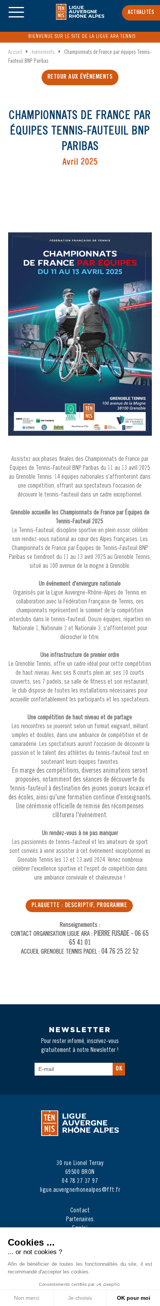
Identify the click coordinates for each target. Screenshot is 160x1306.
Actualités (141, 12)
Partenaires (80, 1220)
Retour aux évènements (80, 77)
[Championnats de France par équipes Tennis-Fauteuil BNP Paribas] (80, 342)
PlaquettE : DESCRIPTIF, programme (79, 905)
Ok (119, 1069)
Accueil (15, 52)
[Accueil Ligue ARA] (80, 17)
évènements (43, 52)
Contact (80, 1211)
